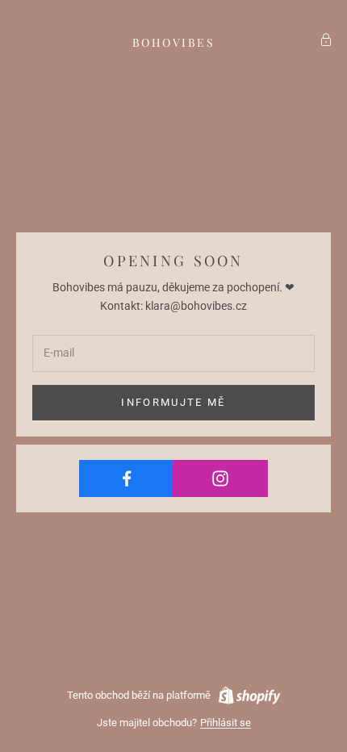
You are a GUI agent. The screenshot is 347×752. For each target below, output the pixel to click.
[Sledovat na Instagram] (220, 478)
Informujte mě (173, 402)
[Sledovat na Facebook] (126, 478)
